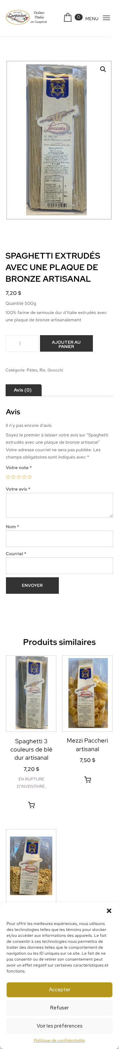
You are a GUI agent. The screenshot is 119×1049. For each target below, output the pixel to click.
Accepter (59, 989)
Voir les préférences (60, 1026)
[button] (109, 910)
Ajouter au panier (66, 344)
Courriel (16, 553)
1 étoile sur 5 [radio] (8, 477)
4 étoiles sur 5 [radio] (24, 477)
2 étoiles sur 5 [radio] (13, 477)
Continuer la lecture (31, 805)
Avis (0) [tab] (23, 390)
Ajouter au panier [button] (87, 779)
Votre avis (18, 489)
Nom (12, 526)
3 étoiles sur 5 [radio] (19, 477)
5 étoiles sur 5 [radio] (29, 477)
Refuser (59, 1007)
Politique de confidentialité (59, 1040)
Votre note (19, 467)
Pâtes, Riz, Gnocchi (45, 370)
